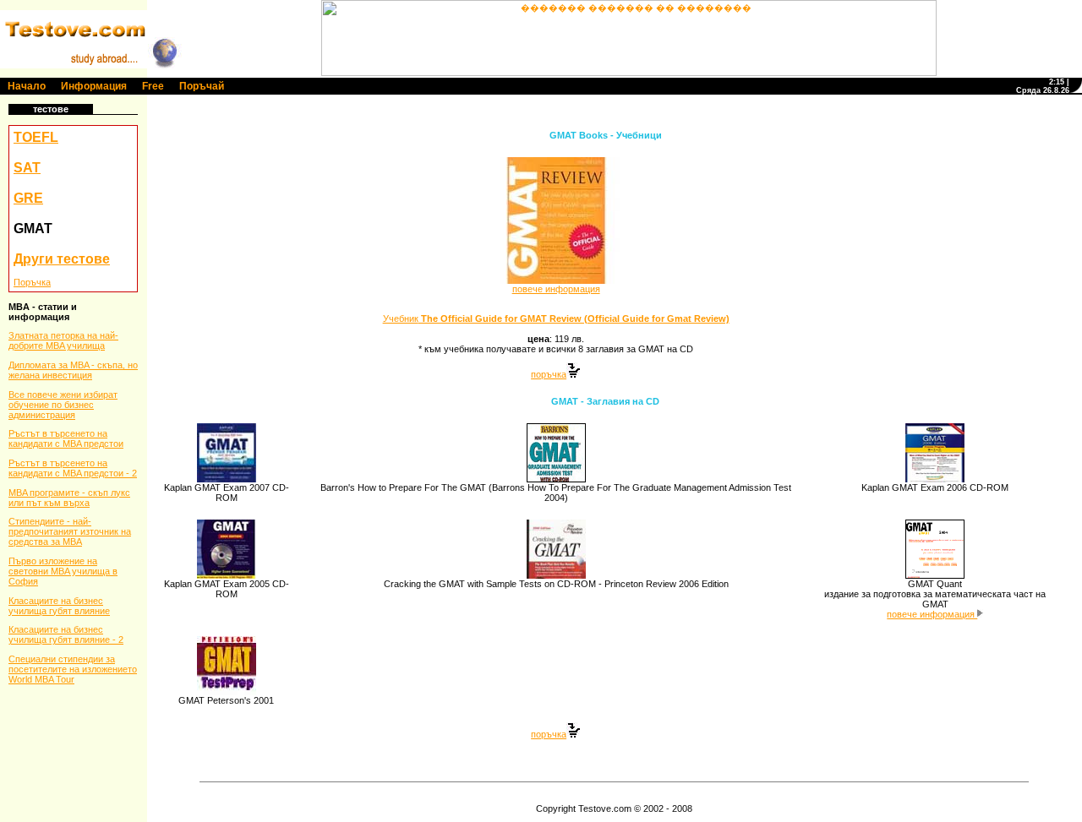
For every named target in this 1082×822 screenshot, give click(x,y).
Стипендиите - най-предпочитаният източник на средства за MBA (69, 531)
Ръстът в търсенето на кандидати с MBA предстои (65, 438)
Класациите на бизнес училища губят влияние (59, 606)
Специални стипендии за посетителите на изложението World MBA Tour (72, 669)
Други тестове (62, 259)
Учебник (556, 318)
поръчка (548, 374)
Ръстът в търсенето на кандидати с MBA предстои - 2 (72, 468)
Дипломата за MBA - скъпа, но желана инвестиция (73, 370)
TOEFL (36, 137)
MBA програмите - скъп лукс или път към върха (69, 497)
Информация (94, 86)
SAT (27, 168)
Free (153, 86)
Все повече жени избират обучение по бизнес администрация (62, 404)
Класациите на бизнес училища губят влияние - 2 (65, 634)
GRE (28, 198)
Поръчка (32, 282)
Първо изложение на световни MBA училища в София (62, 571)
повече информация (556, 289)
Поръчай (201, 86)
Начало (27, 86)
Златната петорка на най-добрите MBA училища (63, 340)
